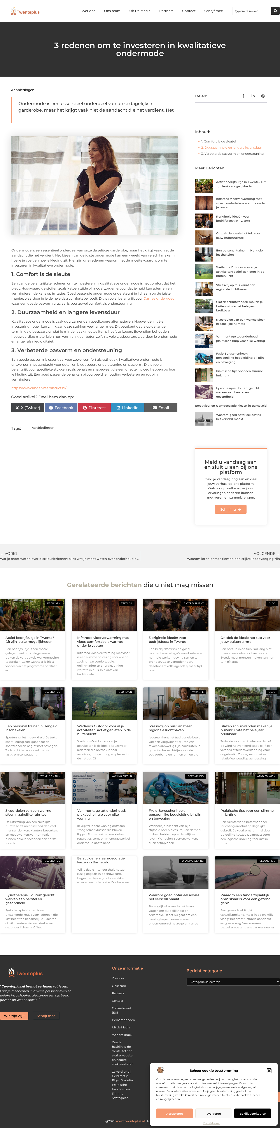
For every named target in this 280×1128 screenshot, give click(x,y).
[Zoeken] (275, 11)
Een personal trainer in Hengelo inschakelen (31, 728)
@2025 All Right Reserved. (139, 1121)
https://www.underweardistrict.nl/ (38, 388)
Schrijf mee (213, 11)
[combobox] (252, 11)
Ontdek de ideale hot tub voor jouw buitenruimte (245, 640)
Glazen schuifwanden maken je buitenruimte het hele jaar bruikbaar (239, 306)
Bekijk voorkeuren (253, 1113)
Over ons (87, 11)
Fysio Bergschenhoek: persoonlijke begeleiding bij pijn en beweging (240, 358)
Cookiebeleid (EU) (121, 1010)
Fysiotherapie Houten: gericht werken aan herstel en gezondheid (237, 392)
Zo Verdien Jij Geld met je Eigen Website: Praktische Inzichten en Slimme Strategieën (122, 1085)
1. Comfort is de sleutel (218, 141)
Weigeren (214, 1113)
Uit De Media (139, 11)
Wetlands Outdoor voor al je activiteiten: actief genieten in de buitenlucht (240, 271)
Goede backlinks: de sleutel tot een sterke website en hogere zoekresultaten (122, 1053)
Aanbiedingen (22, 90)
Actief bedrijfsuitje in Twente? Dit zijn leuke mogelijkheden (29, 640)
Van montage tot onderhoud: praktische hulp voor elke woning (101, 814)
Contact (189, 11)
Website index (122, 1035)
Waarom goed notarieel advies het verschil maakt (174, 897)
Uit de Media (121, 1027)
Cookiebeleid (211, 1123)
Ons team (112, 11)
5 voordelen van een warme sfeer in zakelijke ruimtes (28, 812)
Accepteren (174, 1113)
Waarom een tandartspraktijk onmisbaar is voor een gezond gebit (245, 899)
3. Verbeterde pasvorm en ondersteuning (232, 154)
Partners (166, 11)
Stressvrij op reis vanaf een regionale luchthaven (170, 728)
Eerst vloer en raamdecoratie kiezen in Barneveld (231, 405)
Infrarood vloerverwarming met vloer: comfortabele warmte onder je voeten (241, 203)
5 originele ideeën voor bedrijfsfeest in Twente (167, 640)
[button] (269, 1070)
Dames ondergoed (159, 298)
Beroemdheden (123, 1020)
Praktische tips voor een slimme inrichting (247, 812)
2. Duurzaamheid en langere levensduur (231, 147)
